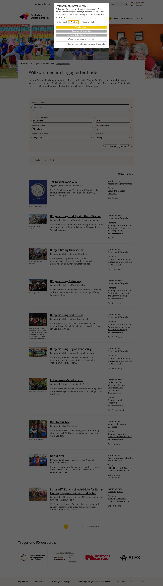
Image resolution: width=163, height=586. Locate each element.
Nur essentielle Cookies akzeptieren (81, 35)
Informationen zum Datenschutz (93, 44)
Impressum (73, 44)
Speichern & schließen (81, 31)
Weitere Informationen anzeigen (81, 39)
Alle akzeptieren (81, 27)
